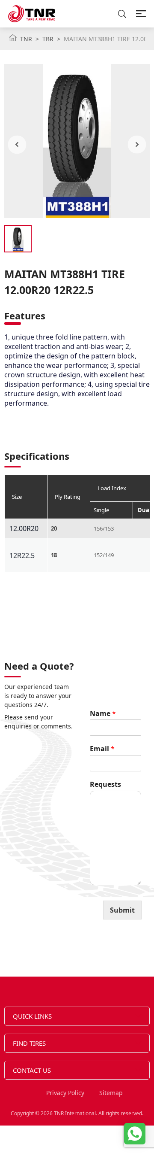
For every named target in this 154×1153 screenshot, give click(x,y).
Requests (105, 784)
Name (103, 713)
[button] (17, 144)
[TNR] (31, 13)
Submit (122, 910)
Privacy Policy (65, 1093)
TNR (26, 39)
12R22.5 (22, 555)
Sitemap (111, 1093)
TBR (47, 39)
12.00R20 (23, 528)
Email (102, 748)
